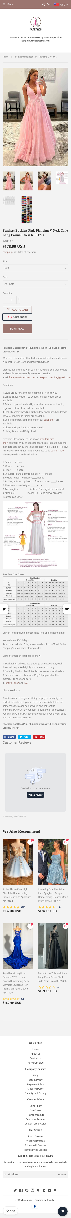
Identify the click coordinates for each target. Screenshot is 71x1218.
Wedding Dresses (35, 1140)
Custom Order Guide (35, 1123)
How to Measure (35, 1114)
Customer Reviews (35, 1119)
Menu (10, 4)
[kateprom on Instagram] (32, 1190)
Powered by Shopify (44, 1200)
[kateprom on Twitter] (15, 1190)
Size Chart (35, 1110)
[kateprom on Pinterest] (27, 1190)
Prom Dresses (35, 1136)
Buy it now (17, 328)
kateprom (27, 1200)
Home (5, 56)
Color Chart (35, 1106)
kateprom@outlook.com (22, 377)
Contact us (35, 1058)
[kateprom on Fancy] (55, 1190)
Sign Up (62, 1174)
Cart (48, 4)
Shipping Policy (35, 1088)
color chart (49, 419)
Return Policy (12, 682)
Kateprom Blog (36, 1062)
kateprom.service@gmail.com (54, 377)
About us (35, 1053)
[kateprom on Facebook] (21, 1190)
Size (5, 261)
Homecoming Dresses (35, 1149)
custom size (57, 450)
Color (5, 277)
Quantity (7, 293)
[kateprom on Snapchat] (38, 1190)
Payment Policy (35, 1084)
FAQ (26, 682)
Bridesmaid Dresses (35, 1145)
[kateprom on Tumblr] (43, 1190)
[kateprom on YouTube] (49, 1190)
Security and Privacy (35, 1093)
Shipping (7, 252)
